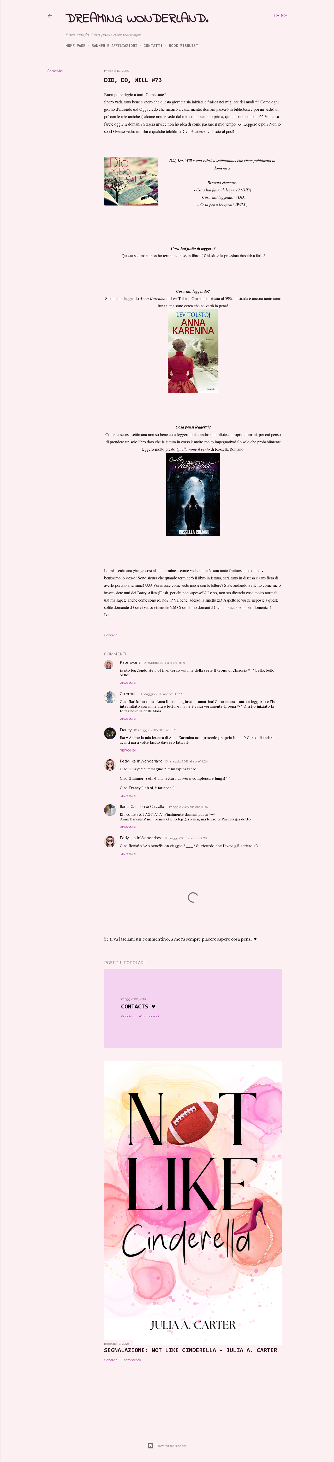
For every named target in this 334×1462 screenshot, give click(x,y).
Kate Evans (130, 662)
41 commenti (149, 1016)
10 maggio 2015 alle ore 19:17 (155, 730)
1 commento (131, 1360)
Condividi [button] (55, 71)
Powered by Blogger (171, 1446)
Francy (126, 729)
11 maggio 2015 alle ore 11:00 (187, 807)
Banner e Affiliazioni (114, 45)
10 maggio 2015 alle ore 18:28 (160, 694)
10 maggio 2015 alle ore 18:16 (163, 663)
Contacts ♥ (138, 1007)
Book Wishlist (183, 45)
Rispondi (128, 683)
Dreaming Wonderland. (136, 18)
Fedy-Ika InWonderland (141, 761)
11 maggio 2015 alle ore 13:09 (186, 838)
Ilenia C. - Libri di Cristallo (142, 806)
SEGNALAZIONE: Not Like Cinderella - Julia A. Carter (190, 1350)
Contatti (153, 45)
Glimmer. (128, 693)
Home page (75, 45)
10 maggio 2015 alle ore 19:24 (186, 761)
